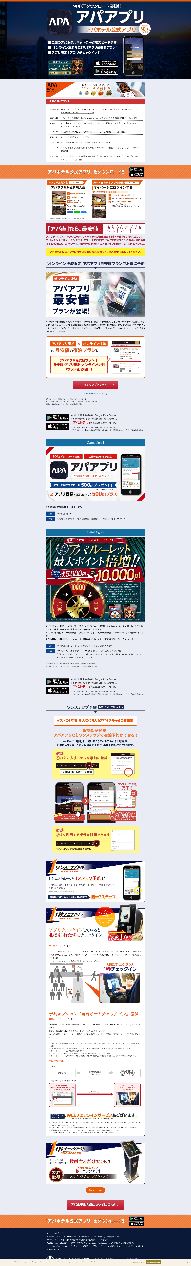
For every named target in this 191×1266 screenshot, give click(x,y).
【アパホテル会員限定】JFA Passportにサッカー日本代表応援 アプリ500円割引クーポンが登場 (99, 118)
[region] (95, 1262)
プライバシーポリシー (133, 1258)
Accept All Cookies (153, 1262)
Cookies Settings (138, 1262)
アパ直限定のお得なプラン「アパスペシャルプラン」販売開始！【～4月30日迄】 (93, 132)
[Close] (188, 1262)
